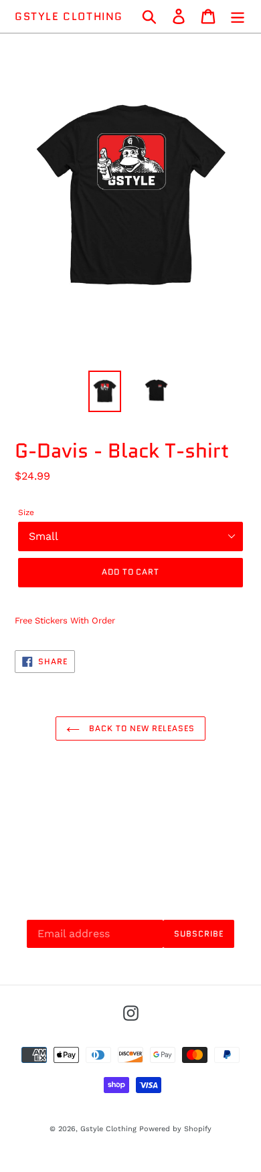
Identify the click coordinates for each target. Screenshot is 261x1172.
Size (26, 512)
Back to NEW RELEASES (140, 728)
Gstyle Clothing (69, 16)
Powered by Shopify (175, 1129)
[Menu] (237, 16)
